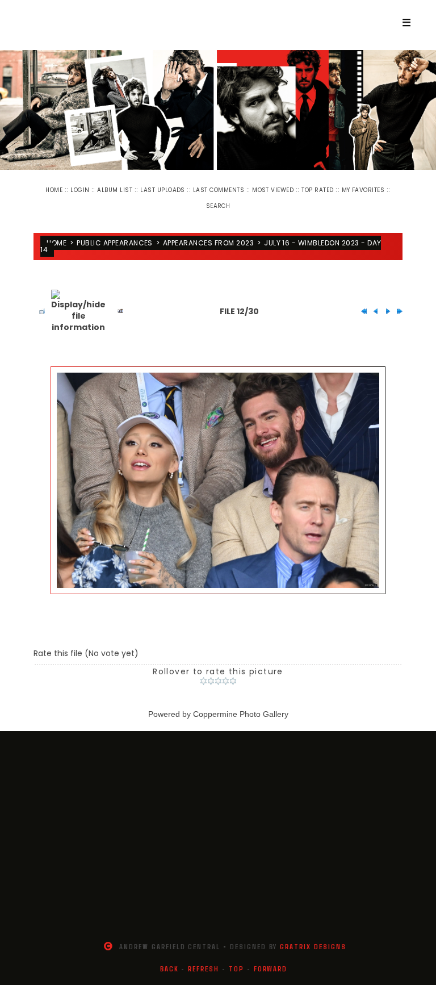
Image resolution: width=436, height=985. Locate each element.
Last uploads (162, 190)
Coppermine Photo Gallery (240, 714)
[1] (203, 681)
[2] (211, 681)
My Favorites (363, 190)
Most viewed (273, 190)
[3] (218, 681)
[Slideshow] (117, 311)
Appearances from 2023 (208, 243)
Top (236, 968)
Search (218, 206)
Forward (271, 968)
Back (169, 968)
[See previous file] (373, 311)
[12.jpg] (218, 480)
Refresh (203, 968)
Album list (114, 190)
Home (53, 190)
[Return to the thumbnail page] (39, 311)
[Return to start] (361, 311)
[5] (233, 681)
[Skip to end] (397, 311)
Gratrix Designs (313, 946)
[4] (225, 681)
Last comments (218, 190)
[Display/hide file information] (78, 311)
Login (79, 190)
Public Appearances (115, 243)
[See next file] (385, 311)
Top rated (317, 190)
